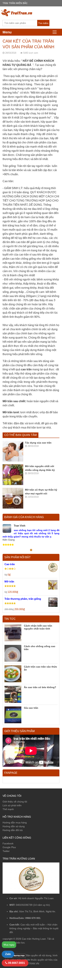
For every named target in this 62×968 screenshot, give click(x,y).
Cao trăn (9, 564)
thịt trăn (31, 427)
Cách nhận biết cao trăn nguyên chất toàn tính (38, 627)
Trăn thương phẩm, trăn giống (22, 598)
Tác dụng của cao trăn (38, 442)
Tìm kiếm (43, 23)
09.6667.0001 (16, 962)
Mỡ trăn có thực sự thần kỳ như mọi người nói (41, 491)
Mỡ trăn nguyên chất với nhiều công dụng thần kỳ (40, 468)
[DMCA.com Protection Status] (15, 955)
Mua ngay (9, 944)
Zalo (8, 954)
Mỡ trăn (9, 581)
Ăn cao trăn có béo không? (40, 687)
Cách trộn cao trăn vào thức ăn (40, 668)
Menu (7, 32)
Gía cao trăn (31, 707)
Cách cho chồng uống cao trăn (39, 648)
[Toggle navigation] (54, 32)
